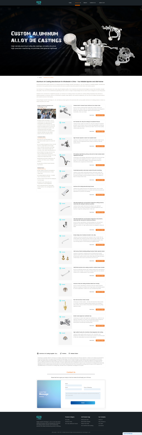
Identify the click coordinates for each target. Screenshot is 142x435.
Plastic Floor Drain (85, 423)
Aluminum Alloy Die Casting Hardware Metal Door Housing (86, 283)
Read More (92, 115)
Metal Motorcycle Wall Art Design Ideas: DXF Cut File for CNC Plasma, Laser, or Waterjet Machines (46, 160)
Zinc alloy (67, 419)
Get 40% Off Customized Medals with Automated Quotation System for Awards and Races (46, 141)
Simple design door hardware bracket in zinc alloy (84, 235)
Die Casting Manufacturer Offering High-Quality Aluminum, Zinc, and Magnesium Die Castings (45, 187)
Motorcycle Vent (84, 419)
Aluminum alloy (68, 421)
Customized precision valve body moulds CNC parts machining (87, 170)
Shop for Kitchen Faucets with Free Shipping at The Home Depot (46, 179)
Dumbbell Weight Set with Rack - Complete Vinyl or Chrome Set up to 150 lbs (46, 176)
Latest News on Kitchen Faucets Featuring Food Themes (45, 164)
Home (70, 2)
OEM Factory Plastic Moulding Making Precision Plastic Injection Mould (88, 251)
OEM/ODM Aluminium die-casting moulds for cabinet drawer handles (88, 267)
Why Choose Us (102, 421)
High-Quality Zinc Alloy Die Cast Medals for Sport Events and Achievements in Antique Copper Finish (46, 172)
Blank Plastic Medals (85, 421)
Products (77, 2)
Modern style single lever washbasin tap (82, 316)
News (85, 2)
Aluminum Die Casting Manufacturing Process (83, 186)
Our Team (101, 423)
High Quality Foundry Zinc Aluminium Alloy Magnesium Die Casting (88, 332)
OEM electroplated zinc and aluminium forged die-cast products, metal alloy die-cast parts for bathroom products (88, 219)
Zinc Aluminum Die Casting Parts (87, 425)
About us (101, 2)
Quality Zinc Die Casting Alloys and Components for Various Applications (44, 182)
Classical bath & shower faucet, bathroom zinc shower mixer (86, 105)
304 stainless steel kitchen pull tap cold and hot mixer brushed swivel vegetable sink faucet (88, 154)
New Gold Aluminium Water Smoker (81, 299)
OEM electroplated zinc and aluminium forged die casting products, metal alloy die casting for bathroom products (88, 203)
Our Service (101, 425)
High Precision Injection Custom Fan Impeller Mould (84, 138)
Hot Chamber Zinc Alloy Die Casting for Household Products (86, 121)
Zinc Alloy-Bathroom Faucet (71, 423)
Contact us (92, 2)
